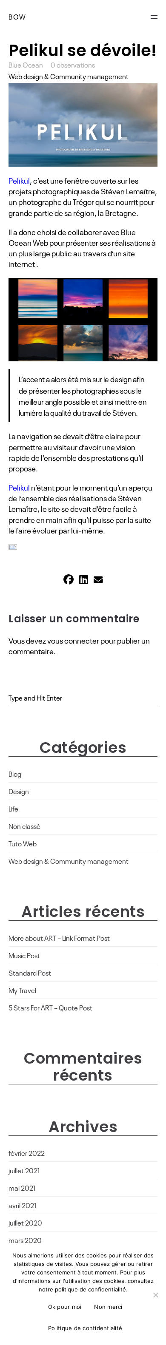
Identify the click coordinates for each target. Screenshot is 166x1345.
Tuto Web (23, 843)
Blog (15, 773)
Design (19, 791)
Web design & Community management (69, 76)
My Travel (22, 990)
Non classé (24, 826)
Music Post (24, 955)
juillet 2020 (25, 1222)
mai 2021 (22, 1187)
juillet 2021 (24, 1170)
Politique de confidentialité (85, 1328)
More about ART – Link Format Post (59, 938)
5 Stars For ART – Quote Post (50, 1007)
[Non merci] (155, 1295)
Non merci (108, 1306)
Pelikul (19, 180)
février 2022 (27, 1153)
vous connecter (73, 640)
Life (13, 808)
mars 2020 (25, 1240)
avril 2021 (22, 1205)
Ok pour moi (65, 1306)
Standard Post (30, 972)
